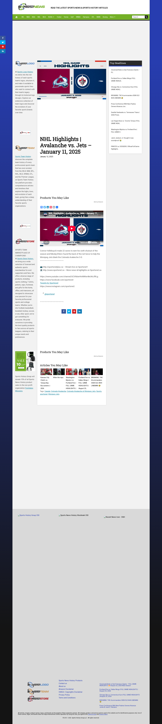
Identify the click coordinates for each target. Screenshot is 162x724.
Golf (72, 17)
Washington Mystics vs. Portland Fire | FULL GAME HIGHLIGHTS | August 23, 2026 (71, 385)
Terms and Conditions (67, 698)
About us (62, 686)
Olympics (86, 17)
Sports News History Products (70, 680)
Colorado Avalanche (58, 391)
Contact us (63, 683)
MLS (44, 17)
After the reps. (58, 377)
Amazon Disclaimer (66, 689)
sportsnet (43, 394)
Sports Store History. (25, 259)
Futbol (59, 17)
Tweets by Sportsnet (49, 283)
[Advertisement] (78, 43)
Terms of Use (92, 714)
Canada (47, 391)
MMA (98, 17)
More (112, 17)
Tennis (66, 17)
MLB (33, 17)
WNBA (78, 17)
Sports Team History (23, 156)
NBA (28, 17)
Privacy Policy (64, 695)
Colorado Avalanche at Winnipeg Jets (81, 391)
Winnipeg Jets (53, 394)
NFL (23, 17)
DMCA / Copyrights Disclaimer (70, 692)
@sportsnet (49, 294)
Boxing (105, 17)
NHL (39, 17)
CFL (93, 17)
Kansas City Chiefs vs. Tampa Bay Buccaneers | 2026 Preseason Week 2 (45, 385)
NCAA (50, 17)
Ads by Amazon (98, 202)
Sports (98, 391)
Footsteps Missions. (24, 389)
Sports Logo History (25, 72)
